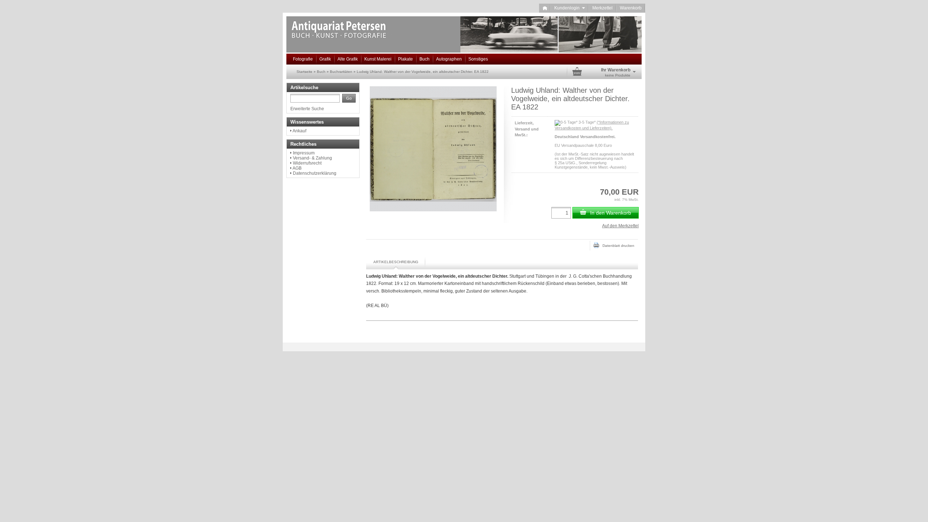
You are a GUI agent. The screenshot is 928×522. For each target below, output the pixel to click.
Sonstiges (478, 59)
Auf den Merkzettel (620, 225)
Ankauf (299, 130)
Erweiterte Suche (307, 108)
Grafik (325, 59)
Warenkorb (631, 8)
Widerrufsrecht (307, 163)
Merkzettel (602, 8)
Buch (424, 59)
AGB (297, 168)
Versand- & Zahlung (312, 158)
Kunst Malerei (378, 59)
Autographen (449, 59)
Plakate (405, 59)
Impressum (304, 153)
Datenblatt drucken (616, 246)
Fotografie (303, 59)
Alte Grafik (347, 59)
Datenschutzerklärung (314, 173)
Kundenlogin (569, 8)
